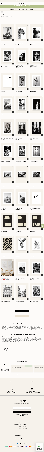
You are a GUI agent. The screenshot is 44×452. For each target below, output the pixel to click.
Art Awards (19, 433)
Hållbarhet (19, 428)
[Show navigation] (1, 3)
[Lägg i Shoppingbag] (13, 40)
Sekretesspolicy (22, 415)
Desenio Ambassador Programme (15, 431)
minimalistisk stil (32, 327)
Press (20, 422)
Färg (19, 9)
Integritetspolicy (26, 428)
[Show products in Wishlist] (40, 3)
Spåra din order (25, 422)
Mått (27, 9)
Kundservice (25, 420)
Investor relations (18, 420)
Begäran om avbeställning (27, 430)
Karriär (20, 426)
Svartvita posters (11, 11)
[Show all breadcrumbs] (2, 12)
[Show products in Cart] (42, 3)
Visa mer (22, 311)
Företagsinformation (17, 424)
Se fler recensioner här (22, 374)
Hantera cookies (26, 431)
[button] (39, 447)
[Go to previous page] (16, 316)
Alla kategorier (13, 9)
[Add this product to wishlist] (13, 25)
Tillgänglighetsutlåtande (17, 430)
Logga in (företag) (18, 435)
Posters (5, 11)
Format (23, 9)
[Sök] (4, 3)
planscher (4, 327)
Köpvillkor (24, 424)
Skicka (21, 412)
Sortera (31, 9)
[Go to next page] (28, 316)
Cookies (24, 426)
